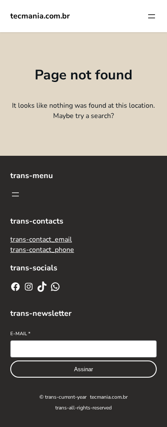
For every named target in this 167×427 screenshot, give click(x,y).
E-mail (20, 333)
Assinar (83, 369)
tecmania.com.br (40, 16)
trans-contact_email (41, 239)
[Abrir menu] (151, 16)
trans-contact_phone (42, 249)
